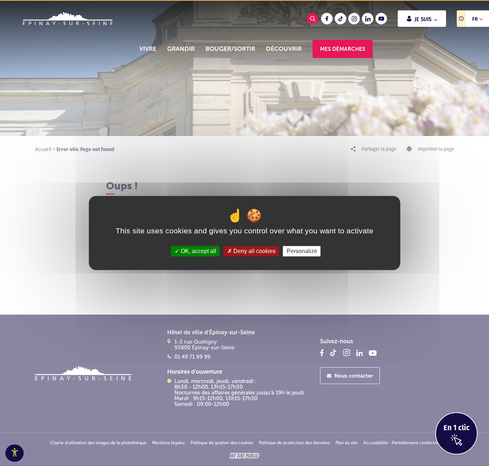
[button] (147, 48)
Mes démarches (342, 49)
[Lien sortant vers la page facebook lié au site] (327, 18)
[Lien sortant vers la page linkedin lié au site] (367, 18)
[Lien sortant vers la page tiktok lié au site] (340, 18)
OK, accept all (197, 251)
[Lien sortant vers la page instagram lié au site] (354, 18)
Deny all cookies (254, 251)
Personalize (302, 251)
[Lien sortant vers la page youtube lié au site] (381, 18)
